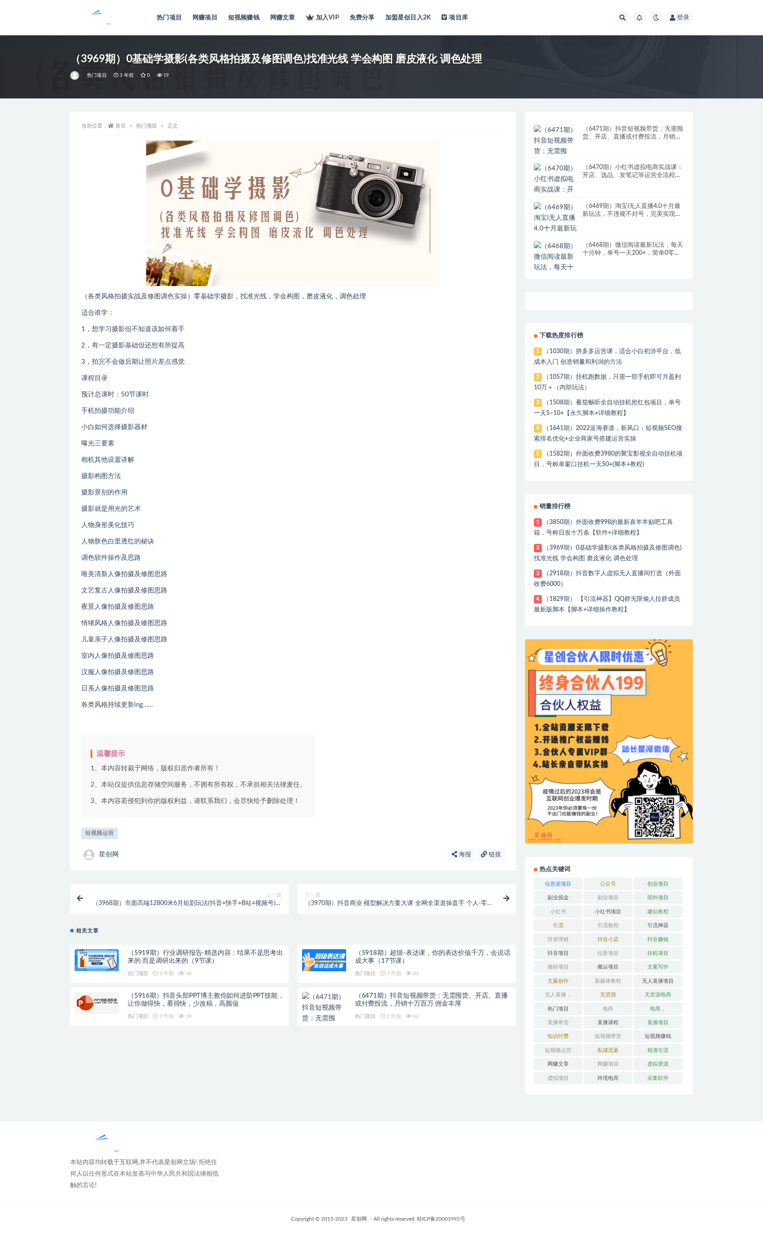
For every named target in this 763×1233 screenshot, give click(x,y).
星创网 (109, 854)
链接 (494, 855)
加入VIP (327, 18)
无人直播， (558, 994)
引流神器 (658, 925)
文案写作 (658, 966)
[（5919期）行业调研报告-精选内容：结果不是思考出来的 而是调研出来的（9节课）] (97, 960)
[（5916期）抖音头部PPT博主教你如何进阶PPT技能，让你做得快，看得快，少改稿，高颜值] (97, 1003)
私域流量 (608, 1050)
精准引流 (658, 1050)
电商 (608, 1008)
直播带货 (558, 1022)
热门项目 (169, 18)
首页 (120, 125)
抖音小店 (608, 939)
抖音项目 (558, 953)
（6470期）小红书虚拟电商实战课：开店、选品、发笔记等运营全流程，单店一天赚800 (632, 175)
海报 (464, 855)
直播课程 (608, 1022)
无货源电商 (658, 994)
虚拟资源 (658, 1064)
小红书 (558, 911)
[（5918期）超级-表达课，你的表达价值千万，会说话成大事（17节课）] (324, 960)
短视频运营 (99, 833)
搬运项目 (608, 966)
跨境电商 (608, 1078)
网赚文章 (282, 18)
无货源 (608, 994)
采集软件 (658, 1078)
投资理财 (558, 939)
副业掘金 (558, 897)
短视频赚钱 (244, 18)
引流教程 (608, 925)
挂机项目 (658, 953)
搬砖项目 (558, 966)
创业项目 (658, 883)
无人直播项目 (658, 981)
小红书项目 (608, 911)
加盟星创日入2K (408, 18)
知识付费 (558, 1036)
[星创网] (75, 75)
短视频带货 (608, 1036)
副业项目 (608, 897)
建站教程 (658, 911)
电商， (658, 1008)
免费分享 (362, 18)
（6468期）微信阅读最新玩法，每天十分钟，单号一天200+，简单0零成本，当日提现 (632, 253)
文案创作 (558, 981)
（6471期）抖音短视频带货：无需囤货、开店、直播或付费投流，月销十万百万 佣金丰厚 (632, 137)
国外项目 (658, 897)
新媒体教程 (608, 981)
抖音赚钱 (658, 939)
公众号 (608, 883)
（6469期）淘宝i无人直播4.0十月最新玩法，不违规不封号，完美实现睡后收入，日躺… (631, 214)
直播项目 (658, 1022)
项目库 (458, 18)
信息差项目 (558, 883)
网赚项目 (205, 18)
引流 (558, 925)
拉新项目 (608, 953)
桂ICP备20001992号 (441, 1219)
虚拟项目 (558, 1078)
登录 (683, 18)
